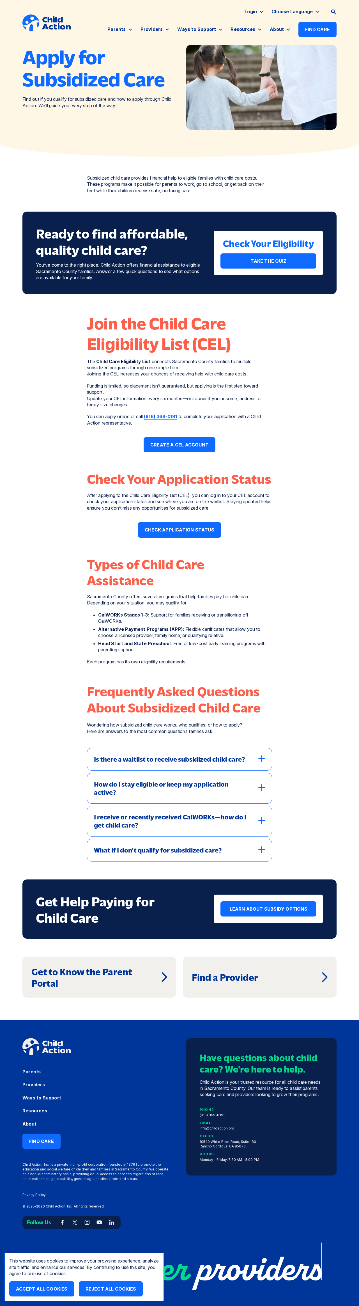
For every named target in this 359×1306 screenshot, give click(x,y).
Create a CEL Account (179, 445)
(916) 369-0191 (160, 416)
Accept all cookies (42, 1289)
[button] (333, 12)
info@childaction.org (217, 1128)
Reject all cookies (111, 1289)
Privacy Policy (34, 1195)
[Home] (46, 22)
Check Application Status (179, 530)
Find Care (317, 29)
